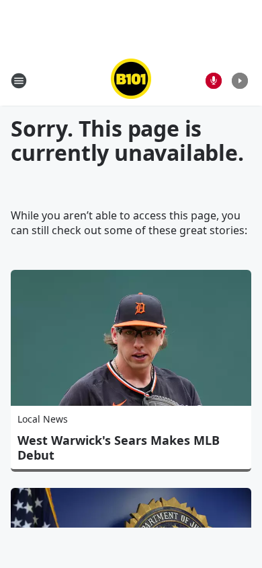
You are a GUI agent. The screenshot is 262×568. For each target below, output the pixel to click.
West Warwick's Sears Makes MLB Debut (118, 447)
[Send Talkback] (214, 81)
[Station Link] (131, 80)
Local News (42, 419)
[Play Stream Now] (240, 81)
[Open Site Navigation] (19, 81)
